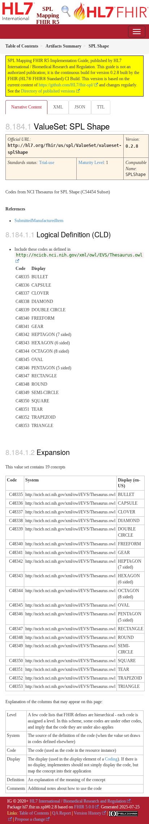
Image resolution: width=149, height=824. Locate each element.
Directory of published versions (48, 91)
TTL (101, 107)
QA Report (61, 813)
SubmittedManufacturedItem (38, 220)
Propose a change (30, 819)
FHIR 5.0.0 (84, 806)
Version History (87, 813)
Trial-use (46, 162)
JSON (79, 107)
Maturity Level (91, 162)
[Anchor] (116, 126)
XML (58, 107)
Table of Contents (34, 813)
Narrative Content (26, 107)
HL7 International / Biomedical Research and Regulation (78, 801)
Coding (111, 759)
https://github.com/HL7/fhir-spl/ (66, 84)
